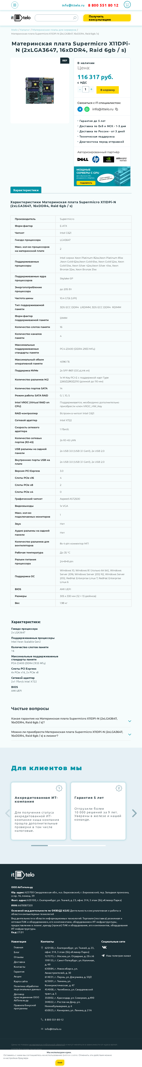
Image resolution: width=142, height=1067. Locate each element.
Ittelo (14, 29)
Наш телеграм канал (118, 955)
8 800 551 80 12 (103, 5)
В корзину (107, 90)
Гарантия (19, 971)
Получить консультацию (100, 17)
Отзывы (19, 956)
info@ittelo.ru (73, 5)
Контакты (19, 966)
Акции (17, 976)
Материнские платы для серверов (54, 29)
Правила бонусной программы (25, 1007)
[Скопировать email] (116, 109)
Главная (18, 947)
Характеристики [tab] (26, 190)
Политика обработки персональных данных (27, 987)
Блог (17, 952)
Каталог (25, 29)
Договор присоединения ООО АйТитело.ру (26, 997)
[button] (134, 813)
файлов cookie (70, 1055)
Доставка (19, 961)
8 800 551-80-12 (54, 1019)
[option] (39, 90)
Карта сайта (21, 981)
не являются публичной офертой (47, 1044)
